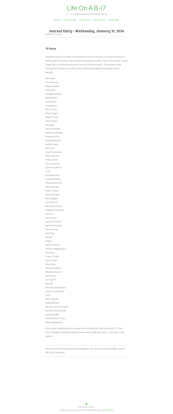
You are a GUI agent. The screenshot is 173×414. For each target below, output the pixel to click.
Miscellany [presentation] (99, 20)
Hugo (99, 410)
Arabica (63, 410)
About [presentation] (57, 20)
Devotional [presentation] (69, 20)
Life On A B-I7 (86, 8)
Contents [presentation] (84, 20)
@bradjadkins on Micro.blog (90, 14)
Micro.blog (109, 410)
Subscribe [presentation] (113, 20)
